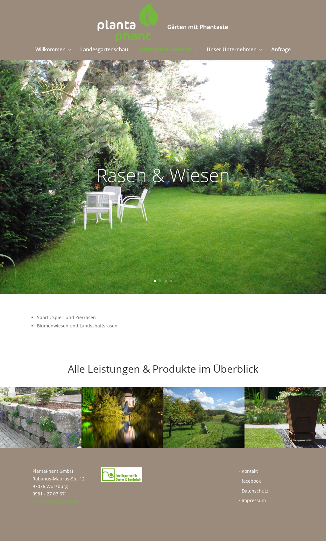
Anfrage (281, 50)
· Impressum (252, 500)
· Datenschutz (253, 491)
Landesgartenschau (104, 50)
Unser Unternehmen (232, 50)
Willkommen (50, 50)
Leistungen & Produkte (164, 50)
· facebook (250, 481)
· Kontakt (248, 471)
